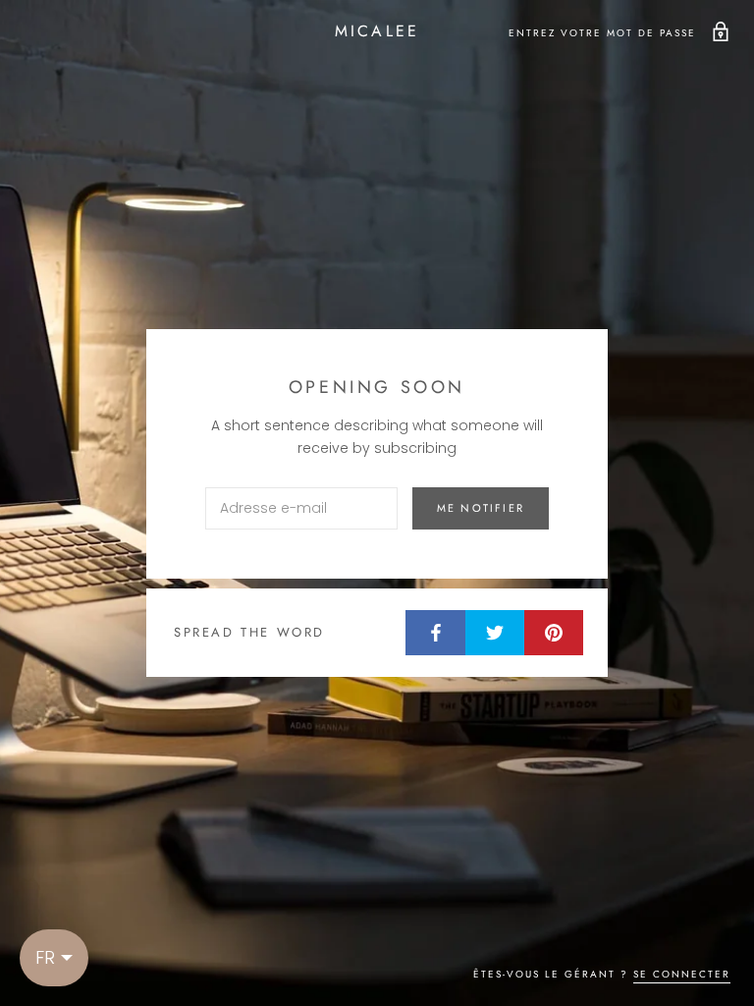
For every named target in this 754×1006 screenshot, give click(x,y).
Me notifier (480, 508)
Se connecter (681, 974)
